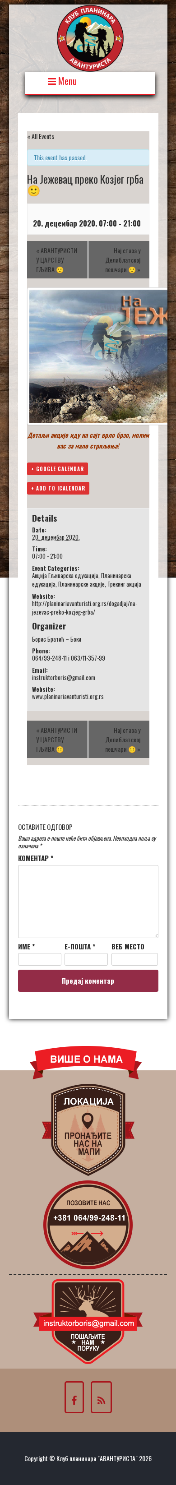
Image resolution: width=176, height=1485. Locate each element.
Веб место (127, 946)
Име (26, 946)
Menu (66, 80)
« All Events (40, 136)
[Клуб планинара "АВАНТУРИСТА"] (90, 37)
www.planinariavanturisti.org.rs (68, 696)
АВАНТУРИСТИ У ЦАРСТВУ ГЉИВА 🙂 (56, 259)
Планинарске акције (81, 583)
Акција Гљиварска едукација (65, 575)
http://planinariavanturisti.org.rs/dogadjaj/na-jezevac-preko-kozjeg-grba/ (84, 608)
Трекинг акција (124, 583)
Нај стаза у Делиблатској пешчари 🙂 (122, 259)
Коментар (35, 858)
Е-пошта (80, 946)
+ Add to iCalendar (58, 488)
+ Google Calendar (57, 468)
